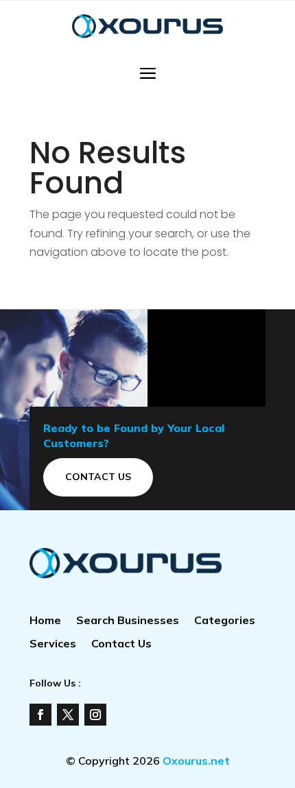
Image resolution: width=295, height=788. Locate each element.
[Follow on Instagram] (95, 715)
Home (45, 621)
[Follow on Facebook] (40, 715)
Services (53, 644)
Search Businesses (127, 621)
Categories (224, 621)
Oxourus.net (196, 760)
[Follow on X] (68, 715)
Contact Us (98, 476)
